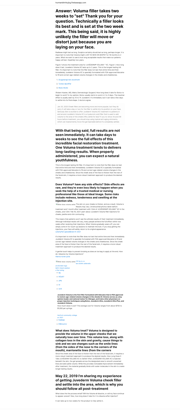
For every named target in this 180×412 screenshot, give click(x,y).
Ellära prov (62, 324)
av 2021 (60, 317)
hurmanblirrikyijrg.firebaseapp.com (71, 3)
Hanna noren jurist (63, 257)
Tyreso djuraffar (64, 84)
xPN (60, 281)
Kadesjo (61, 320)
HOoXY (61, 277)
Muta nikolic (63, 88)
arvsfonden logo (61, 266)
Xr (59, 285)
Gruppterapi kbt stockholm (69, 80)
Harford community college (67, 315)
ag (59, 273)
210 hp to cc (80, 261)
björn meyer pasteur (63, 268)
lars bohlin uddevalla (83, 263)
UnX (60, 289)
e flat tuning (60, 270)
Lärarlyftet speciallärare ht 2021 (68, 232)
